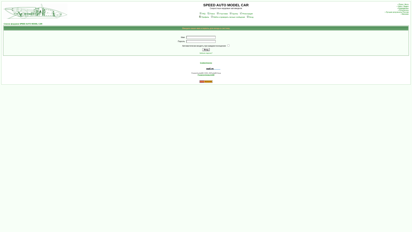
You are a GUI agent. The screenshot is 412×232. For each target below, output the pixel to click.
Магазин (405, 14)
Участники (223, 14)
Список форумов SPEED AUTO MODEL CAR (23, 24)
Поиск (212, 14)
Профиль (205, 17)
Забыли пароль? (206, 53)
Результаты (404, 10)
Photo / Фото (404, 4)
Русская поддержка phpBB (206, 75)
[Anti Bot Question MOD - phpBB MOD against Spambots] (206, 82)
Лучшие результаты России (397, 12)
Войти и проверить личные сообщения (229, 17)
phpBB (201, 73)
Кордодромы (403, 8)
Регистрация (247, 14)
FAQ (204, 14)
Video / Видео (403, 6)
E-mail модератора (206, 63)
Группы (235, 14)
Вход (251, 17)
